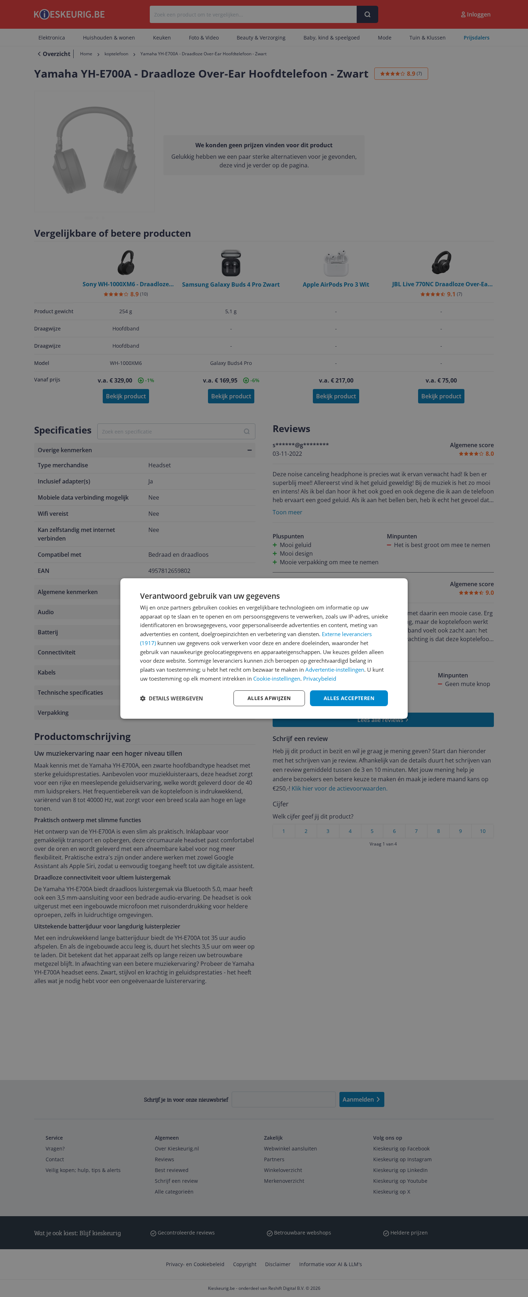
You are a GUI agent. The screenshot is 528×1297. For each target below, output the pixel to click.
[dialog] (264, 648)
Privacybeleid (319, 678)
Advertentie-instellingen (334, 669)
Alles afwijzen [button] (269, 698)
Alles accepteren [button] (349, 698)
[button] (171, 698)
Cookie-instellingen (276, 678)
